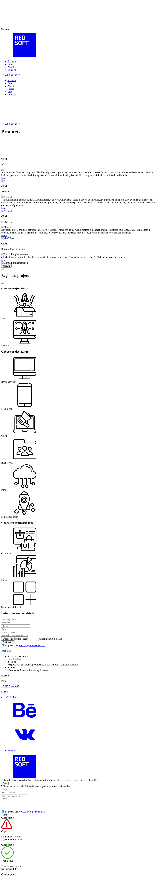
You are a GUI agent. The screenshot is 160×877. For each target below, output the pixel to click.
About (11, 67)
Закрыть (6, 266)
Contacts (12, 69)
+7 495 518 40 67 (10, 686)
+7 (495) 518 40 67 (10, 75)
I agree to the (25, 645)
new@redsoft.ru (9, 697)
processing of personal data (31, 645)
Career (11, 89)
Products (12, 61)
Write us (12, 750)
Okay (4, 783)
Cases (10, 64)
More (4, 178)
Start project (8, 642)
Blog (10, 91)
